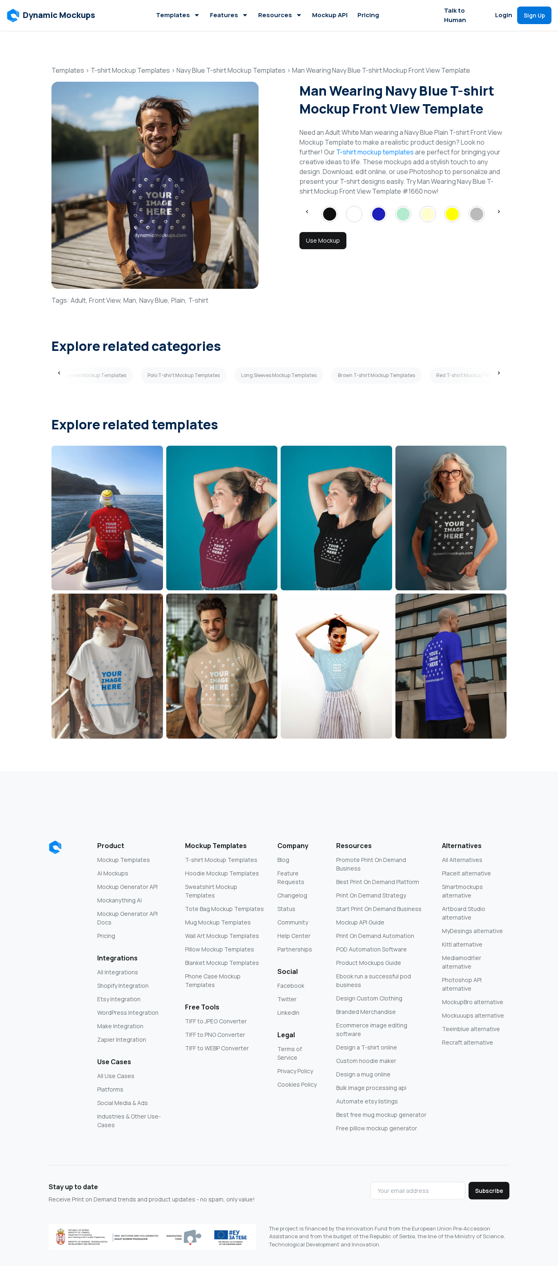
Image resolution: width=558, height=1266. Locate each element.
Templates (173, 15)
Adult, (79, 300)
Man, (130, 300)
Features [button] (224, 15)
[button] (51, 15)
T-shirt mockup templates (375, 151)
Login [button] (503, 15)
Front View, (105, 300)
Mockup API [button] (330, 15)
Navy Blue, (154, 300)
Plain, (179, 300)
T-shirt (198, 300)
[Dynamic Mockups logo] (55, 847)
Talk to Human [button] (455, 15)
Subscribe (489, 1191)
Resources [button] (275, 15)
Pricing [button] (368, 15)
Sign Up (534, 15)
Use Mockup (323, 240)
